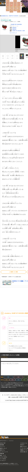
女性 (18, 377)
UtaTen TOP (2, 443)
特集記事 (2, 453)
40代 (24, 379)
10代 (6, 379)
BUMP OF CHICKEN (16, 24)
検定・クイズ (3, 455)
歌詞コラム (2, 450)
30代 (18, 379)
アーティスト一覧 (24, 448)
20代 (12, 379)
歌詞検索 (2, 444)
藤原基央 (14, 27)
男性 (8, 377)
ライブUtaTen (3, 458)
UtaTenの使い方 (23, 451)
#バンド (15, 32)
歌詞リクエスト (23, 446)
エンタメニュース (4, 451)
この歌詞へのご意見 (13, 271)
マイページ (2, 446)
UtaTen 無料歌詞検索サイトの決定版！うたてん (9, 463)
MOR (23, 30)
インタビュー (3, 460)
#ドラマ (12, 32)
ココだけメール (23, 443)
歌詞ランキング (3, 448)
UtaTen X (22, 444)
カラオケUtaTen (3, 457)
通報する (11, 323)
